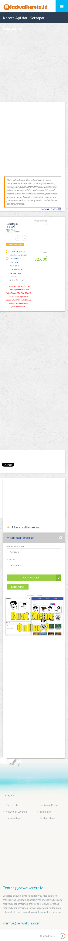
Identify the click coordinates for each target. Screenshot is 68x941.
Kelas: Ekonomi (15, 244)
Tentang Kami (47, 818)
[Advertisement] (34, 67)
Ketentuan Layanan (16, 811)
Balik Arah (17, 587)
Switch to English (49, 209)
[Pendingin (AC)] (25, 240)
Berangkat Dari (15, 546)
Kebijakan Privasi (49, 805)
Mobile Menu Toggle (62, 6)
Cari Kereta (31, 577)
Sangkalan (45, 811)
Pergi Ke (11, 560)
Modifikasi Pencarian (20, 537)
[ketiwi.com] (34, 618)
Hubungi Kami (13, 818)
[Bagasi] (18, 240)
